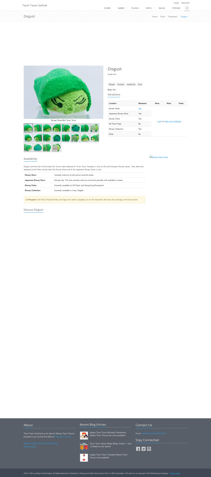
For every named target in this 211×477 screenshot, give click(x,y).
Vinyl (149, 7)
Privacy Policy (30, 446)
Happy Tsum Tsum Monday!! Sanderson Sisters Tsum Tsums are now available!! (108, 434)
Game (121, 7)
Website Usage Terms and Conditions (41, 443)
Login (176, 2)
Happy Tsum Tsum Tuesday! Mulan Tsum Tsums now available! (108, 456)
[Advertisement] (105, 45)
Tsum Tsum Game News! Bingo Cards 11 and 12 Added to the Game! (110, 445)
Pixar (140, 84)
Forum (176, 7)
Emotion (120, 84)
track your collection (172, 121)
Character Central (63, 436)
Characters (172, 16)
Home (107, 7)
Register (185, 2)
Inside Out (131, 84)
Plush (135, 7)
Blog (162, 7)
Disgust (112, 84)
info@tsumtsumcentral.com (154, 433)
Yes (140, 108)
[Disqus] (105, 255)
